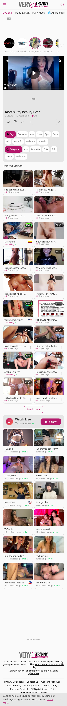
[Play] (33, 73)
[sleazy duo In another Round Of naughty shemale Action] (49, 390)
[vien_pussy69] (49, 522)
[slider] (33, 88)
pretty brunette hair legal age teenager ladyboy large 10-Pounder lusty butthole (46, 242)
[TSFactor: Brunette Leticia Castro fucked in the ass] (49, 208)
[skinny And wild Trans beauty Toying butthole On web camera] (49, 312)
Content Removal (50, 681)
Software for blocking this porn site (26, 670)
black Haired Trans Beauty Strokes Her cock (15, 346)
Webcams (21, 156)
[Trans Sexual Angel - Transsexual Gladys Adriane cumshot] (18, 286)
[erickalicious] (49, 549)
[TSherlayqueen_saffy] (49, 442)
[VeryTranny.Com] (34, 5)
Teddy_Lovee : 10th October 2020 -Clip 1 (14, 216)
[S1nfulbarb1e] (49, 576)
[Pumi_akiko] (49, 495)
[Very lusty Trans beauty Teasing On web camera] (49, 260)
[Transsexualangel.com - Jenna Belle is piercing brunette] (49, 364)
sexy (55, 134)
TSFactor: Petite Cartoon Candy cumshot (46, 346)
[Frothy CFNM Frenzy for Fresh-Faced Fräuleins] (49, 286)
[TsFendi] (18, 522)
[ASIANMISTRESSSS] (18, 576)
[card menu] (30, 191)
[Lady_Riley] (18, 469)
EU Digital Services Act (42, 689)
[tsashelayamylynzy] (18, 312)
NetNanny (53, 670)
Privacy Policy (31, 685)
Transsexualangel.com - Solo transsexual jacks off (15, 268)
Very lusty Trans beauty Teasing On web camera (46, 268)
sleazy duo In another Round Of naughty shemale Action (46, 398)
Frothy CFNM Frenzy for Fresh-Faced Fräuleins (46, 294)
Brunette (35, 149)
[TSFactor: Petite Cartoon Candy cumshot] (49, 338)
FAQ (55, 685)
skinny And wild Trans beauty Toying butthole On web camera (46, 320)
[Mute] (7, 60)
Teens (9, 156)
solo (39, 134)
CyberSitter (33, 673)
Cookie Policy (14, 685)
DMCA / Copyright (14, 681)
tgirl (47, 134)
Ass (26, 149)
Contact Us (32, 681)
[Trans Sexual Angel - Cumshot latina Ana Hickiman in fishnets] (49, 182)
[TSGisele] (18, 442)
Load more (33, 409)
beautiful (18, 141)
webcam (30, 141)
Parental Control (19, 689)
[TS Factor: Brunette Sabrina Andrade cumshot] (18, 390)
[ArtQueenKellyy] (18, 364)
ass (32, 134)
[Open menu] (4, 4)
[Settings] (60, 61)
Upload (45, 685)
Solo (54, 149)
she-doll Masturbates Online (14, 190)
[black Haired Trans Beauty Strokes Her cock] (18, 338)
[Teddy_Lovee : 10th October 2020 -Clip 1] (18, 208)
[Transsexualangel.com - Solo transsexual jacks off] (18, 260)
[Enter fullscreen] (60, 85)
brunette (22, 134)
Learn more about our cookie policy (47, 666)
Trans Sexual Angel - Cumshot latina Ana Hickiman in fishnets (46, 190)
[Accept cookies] (61, 699)
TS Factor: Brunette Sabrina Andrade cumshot (15, 398)
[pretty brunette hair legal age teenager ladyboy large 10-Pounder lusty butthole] (49, 234)
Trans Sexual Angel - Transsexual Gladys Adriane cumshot (15, 294)
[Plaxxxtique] (49, 469)
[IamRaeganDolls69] (18, 549)
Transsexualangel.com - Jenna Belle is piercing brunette (46, 372)
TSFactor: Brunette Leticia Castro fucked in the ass (46, 216)
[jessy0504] (18, 495)
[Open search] (62, 4)
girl (8, 141)
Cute (46, 149)
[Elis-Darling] (18, 234)
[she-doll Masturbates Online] (18, 182)
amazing (42, 141)
